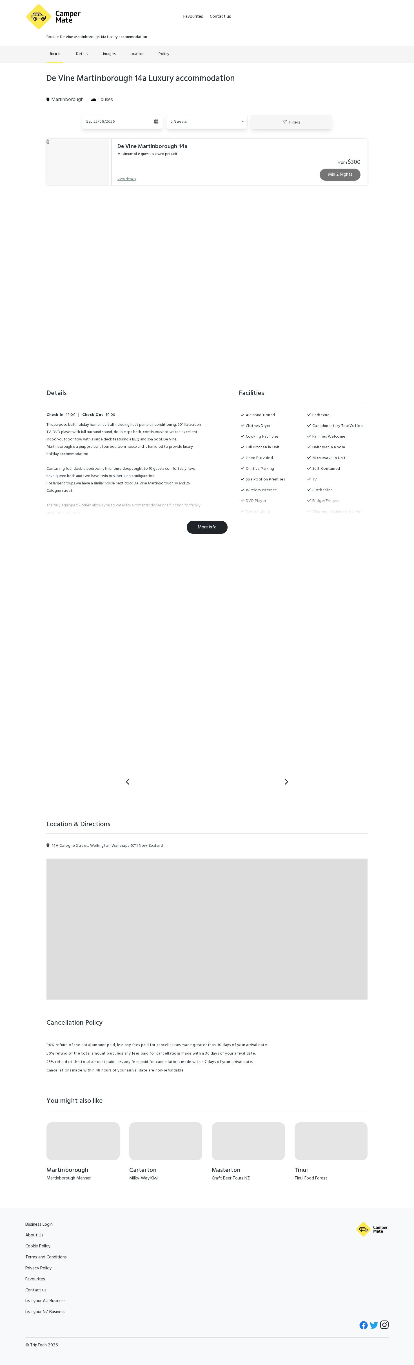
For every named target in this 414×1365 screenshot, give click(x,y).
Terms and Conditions (46, 1257)
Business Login (39, 1224)
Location (136, 54)
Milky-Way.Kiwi (143, 1178)
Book (51, 37)
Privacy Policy (38, 1268)
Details (82, 54)
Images (109, 54)
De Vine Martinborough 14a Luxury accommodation (103, 37)
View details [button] (126, 179)
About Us (34, 1235)
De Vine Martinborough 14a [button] (152, 146)
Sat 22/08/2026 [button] (100, 121)
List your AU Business (45, 1301)
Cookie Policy (37, 1246)
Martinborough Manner (68, 1178)
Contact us (220, 16)
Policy (164, 54)
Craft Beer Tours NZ (231, 1178)
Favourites (193, 16)
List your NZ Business (45, 1312)
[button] (207, 122)
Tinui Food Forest (311, 1178)
